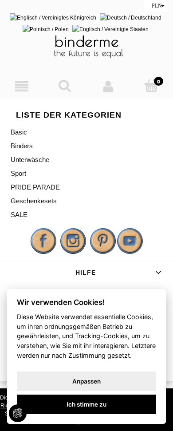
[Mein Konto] (108, 86)
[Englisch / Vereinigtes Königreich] (53, 17)
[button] (21, 86)
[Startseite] (86, 46)
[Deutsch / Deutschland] (130, 17)
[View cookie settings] (18, 413)
